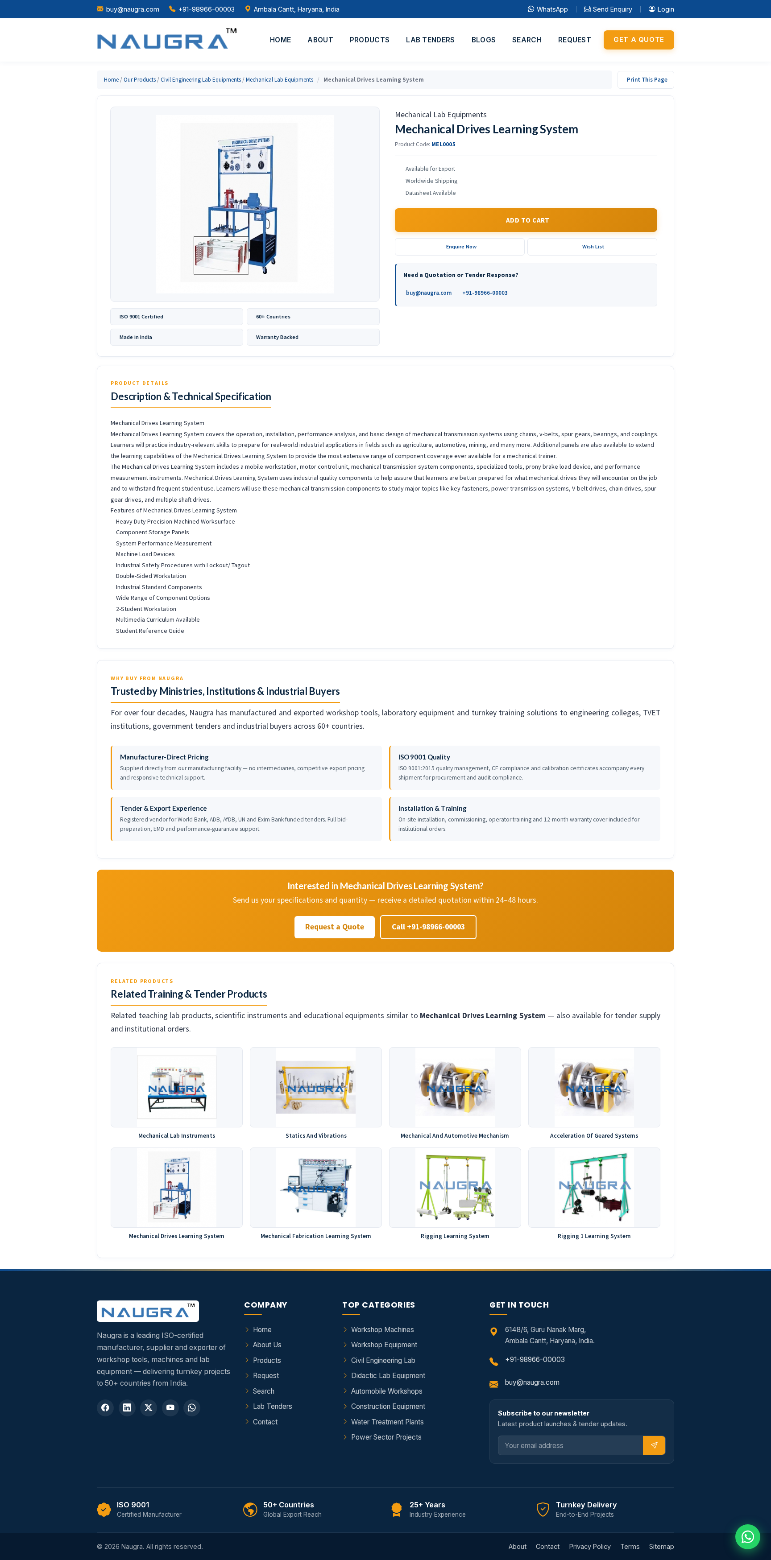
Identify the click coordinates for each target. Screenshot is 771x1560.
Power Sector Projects (386, 1437)
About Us (267, 1345)
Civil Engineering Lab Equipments (201, 79)
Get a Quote (638, 40)
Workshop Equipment (384, 1345)
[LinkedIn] (127, 1407)
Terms (630, 1546)
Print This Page (647, 79)
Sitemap (661, 1546)
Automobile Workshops (387, 1391)
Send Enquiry (612, 9)
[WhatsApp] (191, 1407)
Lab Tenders (430, 40)
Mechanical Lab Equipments (279, 79)
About (320, 40)
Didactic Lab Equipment (388, 1375)
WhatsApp (552, 9)
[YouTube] (170, 1407)
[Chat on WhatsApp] (747, 1536)
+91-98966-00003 (206, 9)
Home (280, 40)
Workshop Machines (382, 1329)
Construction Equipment (388, 1406)
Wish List (593, 246)
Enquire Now (461, 246)
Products (370, 40)
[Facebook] (105, 1407)
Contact (265, 1422)
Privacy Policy (590, 1546)
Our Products (140, 79)
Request (574, 40)
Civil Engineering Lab (383, 1360)
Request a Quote (334, 927)
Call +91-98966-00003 (428, 927)
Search (527, 40)
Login (666, 9)
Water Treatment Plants (387, 1422)
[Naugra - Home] (166, 39)
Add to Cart (528, 220)
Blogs (484, 40)
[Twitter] (148, 1407)
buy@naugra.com (132, 9)
